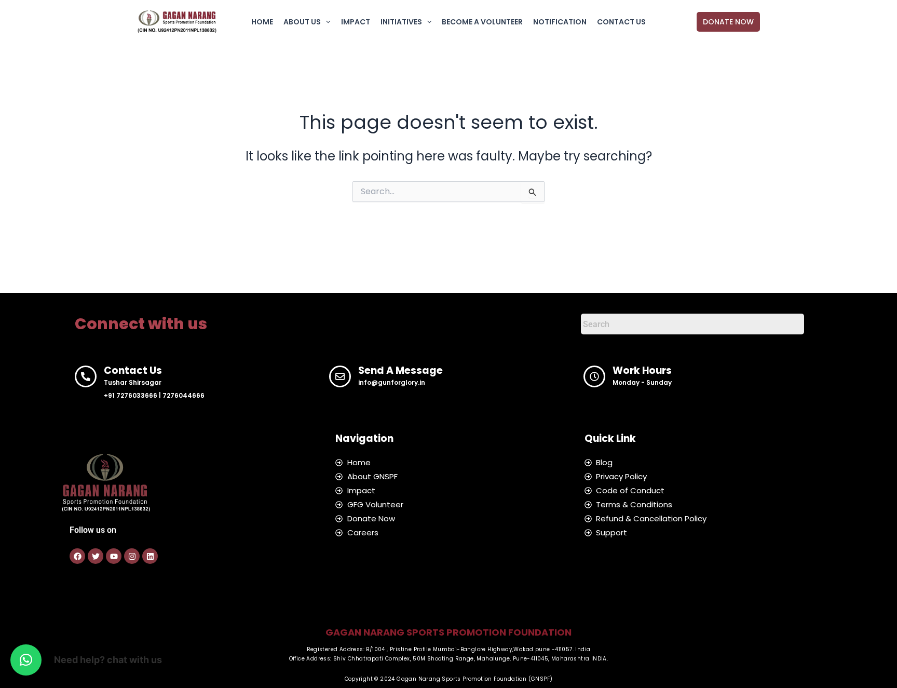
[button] (325, 22)
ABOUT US (302, 22)
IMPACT (355, 22)
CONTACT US (621, 22)
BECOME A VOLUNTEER (482, 22)
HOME (262, 22)
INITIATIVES (401, 22)
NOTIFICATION (560, 22)
